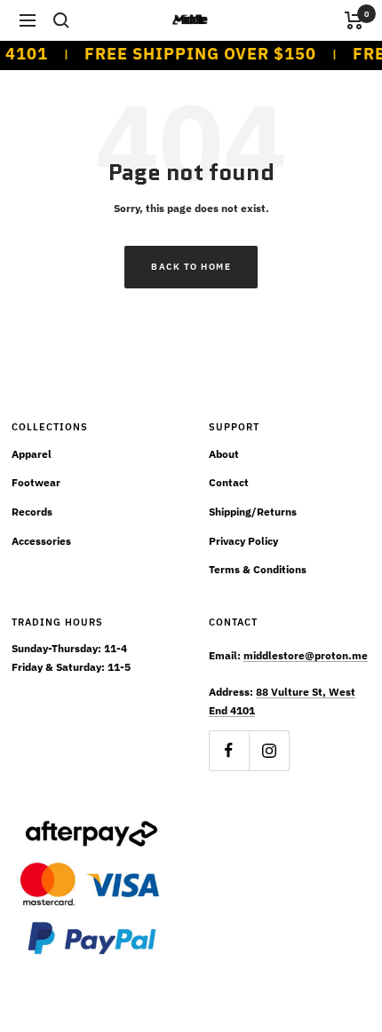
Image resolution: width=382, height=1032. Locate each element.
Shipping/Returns (253, 511)
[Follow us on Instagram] (269, 750)
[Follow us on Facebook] (229, 750)
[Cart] (354, 20)
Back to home (191, 266)
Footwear (36, 482)
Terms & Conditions (257, 569)
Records (32, 511)
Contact (229, 482)
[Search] (61, 20)
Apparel (32, 454)
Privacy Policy (243, 541)
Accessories (41, 541)
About (224, 454)
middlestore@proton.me (305, 655)
